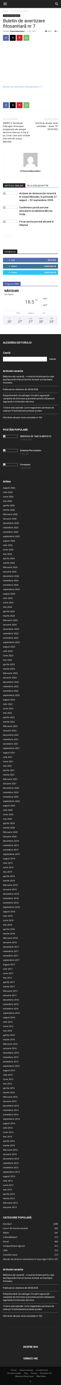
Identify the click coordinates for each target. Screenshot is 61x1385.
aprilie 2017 (9, 982)
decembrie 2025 (11, 523)
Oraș (26, 1373)
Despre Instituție (26, 1370)
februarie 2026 (10, 514)
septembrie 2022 (11, 695)
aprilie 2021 (9, 770)
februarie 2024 (10, 620)
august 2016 (9, 1017)
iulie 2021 (8, 757)
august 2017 (9, 964)
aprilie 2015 (9, 1088)
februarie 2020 (10, 832)
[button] (5, 4)
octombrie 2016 (10, 1008)
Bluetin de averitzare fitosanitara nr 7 (22, 86)
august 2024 (9, 593)
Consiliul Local (42, 1370)
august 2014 (9, 1123)
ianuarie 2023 (10, 677)
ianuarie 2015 (10, 1101)
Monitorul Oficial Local (24, 1376)
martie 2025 (9, 562)
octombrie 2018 (10, 902)
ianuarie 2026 (10, 518)
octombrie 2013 (10, 1167)
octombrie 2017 (10, 955)
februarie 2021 (10, 779)
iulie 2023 (8, 651)
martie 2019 (9, 880)
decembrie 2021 (11, 735)
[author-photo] (30, 167)
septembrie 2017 (11, 960)
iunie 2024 (8, 602)
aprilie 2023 (9, 664)
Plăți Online (41, 1376)
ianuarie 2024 (10, 624)
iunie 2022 (8, 708)
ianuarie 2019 (10, 889)
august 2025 (9, 540)
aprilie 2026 (9, 505)
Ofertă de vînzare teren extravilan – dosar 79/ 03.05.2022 (46, 126)
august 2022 (9, 699)
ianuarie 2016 (10, 1048)
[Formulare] (10, 468)
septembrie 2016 (11, 1013)
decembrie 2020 (11, 788)
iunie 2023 (8, 655)
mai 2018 (7, 924)
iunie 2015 (8, 1079)
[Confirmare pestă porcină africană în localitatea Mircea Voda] (10, 211)
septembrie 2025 (11, 536)
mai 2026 (7, 501)
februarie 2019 (10, 885)
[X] (13, 38)
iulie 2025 (8, 545)
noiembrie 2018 (11, 898)
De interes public (14, 1373)
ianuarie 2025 (10, 571)
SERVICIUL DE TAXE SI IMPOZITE (35, 436)
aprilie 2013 (9, 1194)
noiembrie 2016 (11, 1004)
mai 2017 (7, 977)
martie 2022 (9, 721)
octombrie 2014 (10, 1114)
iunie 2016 (8, 1026)
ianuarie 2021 (10, 783)
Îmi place (52, 260)
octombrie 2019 (10, 849)
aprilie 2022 (9, 717)
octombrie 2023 (10, 637)
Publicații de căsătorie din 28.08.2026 (20, 389)
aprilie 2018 (9, 929)
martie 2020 (9, 827)
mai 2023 (7, 660)
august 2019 (9, 858)
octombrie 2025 (10, 532)
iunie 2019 (8, 867)
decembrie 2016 (11, 999)
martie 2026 (9, 509)
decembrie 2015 (11, 1052)
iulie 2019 (8, 863)
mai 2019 (7, 871)
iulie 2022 (8, 704)
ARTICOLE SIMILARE (14, 185)
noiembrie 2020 (11, 792)
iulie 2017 (8, 968)
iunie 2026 (8, 496)
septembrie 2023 (11, 642)
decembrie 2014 (11, 1105)
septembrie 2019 (11, 854)
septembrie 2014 (11, 1119)
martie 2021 (9, 774)
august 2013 (9, 1176)
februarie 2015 (10, 1096)
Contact (34, 1373)
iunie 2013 (8, 1185)
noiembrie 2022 (11, 686)
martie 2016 (9, 1039)
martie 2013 (9, 1198)
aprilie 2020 (9, 823)
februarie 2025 (10, 567)
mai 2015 (7, 1083)
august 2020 (9, 805)
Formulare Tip (46, 1373)
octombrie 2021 (10, 743)
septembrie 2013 (11, 1171)
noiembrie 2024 (11, 580)
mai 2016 (7, 1030)
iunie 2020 (8, 814)
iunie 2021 (8, 761)
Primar (14, 1370)
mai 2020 (7, 818)
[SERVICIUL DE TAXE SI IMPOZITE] (10, 440)
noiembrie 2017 (11, 951)
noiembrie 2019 (11, 845)
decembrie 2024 (11, 576)
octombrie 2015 (10, 1061)
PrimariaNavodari (17, 31)
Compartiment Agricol (20, 11)
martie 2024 (9, 615)
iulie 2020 (8, 810)
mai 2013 (7, 1189)
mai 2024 (7, 607)
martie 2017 (9, 986)
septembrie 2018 (11, 907)
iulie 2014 (8, 1127)
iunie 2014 (8, 1132)
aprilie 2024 (9, 611)
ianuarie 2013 (10, 1207)
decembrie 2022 (11, 682)
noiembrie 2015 (11, 1057)
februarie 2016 (10, 1044)
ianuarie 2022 (10, 730)
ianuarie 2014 (10, 1154)
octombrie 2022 (10, 690)
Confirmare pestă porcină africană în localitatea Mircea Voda (35, 211)
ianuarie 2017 (10, 995)
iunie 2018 (8, 920)
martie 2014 (9, 1145)
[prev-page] (5, 236)
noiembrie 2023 (11, 633)
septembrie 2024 (11, 589)
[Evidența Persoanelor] (10, 454)
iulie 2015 (8, 1074)
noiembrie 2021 (11, 739)
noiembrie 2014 (11, 1110)
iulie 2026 (8, 492)
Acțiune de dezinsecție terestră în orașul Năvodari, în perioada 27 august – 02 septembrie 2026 (38, 197)
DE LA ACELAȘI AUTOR (37, 185)
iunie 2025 (8, 549)
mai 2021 (7, 765)
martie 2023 (9, 668)
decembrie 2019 (11, 840)
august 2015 (9, 1070)
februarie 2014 (10, 1149)
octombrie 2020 (10, 796)
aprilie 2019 (9, 876)
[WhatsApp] (26, 38)
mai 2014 (7, 1136)
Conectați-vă (50, 266)
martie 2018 (9, 933)
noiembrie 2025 (11, 527)
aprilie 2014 (9, 1141)
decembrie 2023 (11, 629)
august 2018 (9, 911)
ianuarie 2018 (10, 942)
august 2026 (9, 487)
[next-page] (9, 236)
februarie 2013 (10, 1202)
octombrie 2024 (10, 584)
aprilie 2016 (9, 1035)
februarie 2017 (10, 991)
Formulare (25, 464)
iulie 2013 (8, 1180)
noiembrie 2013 (11, 1163)
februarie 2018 (10, 938)
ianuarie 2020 (10, 836)
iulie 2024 (8, 598)
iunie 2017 (8, 973)
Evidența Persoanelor (30, 450)
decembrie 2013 (11, 1158)
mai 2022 (7, 712)
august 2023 (9, 646)
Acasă (5, 11)
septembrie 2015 (11, 1066)
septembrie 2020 (11, 801)
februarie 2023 (10, 673)
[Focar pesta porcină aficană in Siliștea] (10, 225)
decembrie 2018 (11, 893)
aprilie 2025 (9, 558)
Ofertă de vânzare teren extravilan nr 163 (22, 417)
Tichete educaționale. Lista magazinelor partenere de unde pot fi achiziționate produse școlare (28, 409)
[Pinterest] (20, 38)
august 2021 (9, 752)
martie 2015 (9, 1092)
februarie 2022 (10, 726)
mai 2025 (7, 554)
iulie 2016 (8, 1021)
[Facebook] (6, 38)
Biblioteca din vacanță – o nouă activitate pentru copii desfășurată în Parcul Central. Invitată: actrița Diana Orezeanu (28, 379)
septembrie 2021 (11, 748)
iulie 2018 (8, 916)
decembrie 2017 (11, 946)
